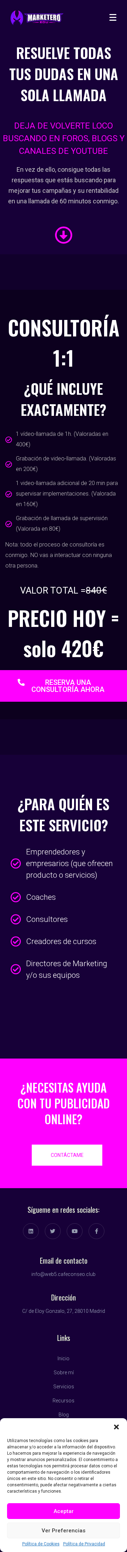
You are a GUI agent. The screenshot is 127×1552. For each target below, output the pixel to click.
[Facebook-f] (96, 1231)
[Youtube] (75, 1231)
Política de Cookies (41, 1544)
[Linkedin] (31, 1231)
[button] (116, 1426)
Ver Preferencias (63, 1530)
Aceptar (64, 1511)
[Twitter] (53, 1231)
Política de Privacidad (84, 1544)
